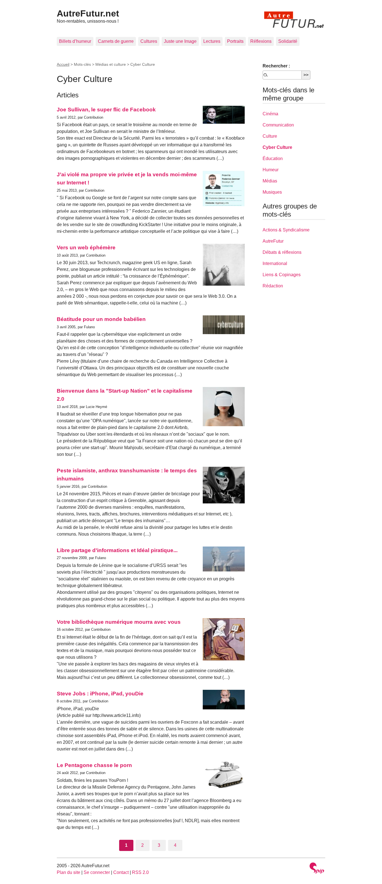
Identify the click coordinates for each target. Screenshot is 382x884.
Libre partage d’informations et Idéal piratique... (117, 550)
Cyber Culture (277, 147)
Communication (278, 125)
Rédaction (273, 285)
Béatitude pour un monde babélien (101, 319)
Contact (121, 872)
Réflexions (261, 41)
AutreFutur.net (88, 13)
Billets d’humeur (75, 41)
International (275, 263)
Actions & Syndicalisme (286, 230)
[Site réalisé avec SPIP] (316, 868)
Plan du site (68, 872)
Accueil (63, 64)
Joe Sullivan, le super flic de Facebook (106, 109)
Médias (270, 181)
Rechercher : (276, 66)
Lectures (211, 41)
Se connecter (97, 872)
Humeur (271, 169)
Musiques (272, 192)
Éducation (273, 158)
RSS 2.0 (140, 872)
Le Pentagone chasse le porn (94, 765)
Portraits (235, 41)
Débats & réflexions (282, 252)
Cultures (148, 41)
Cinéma (270, 113)
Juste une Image (180, 41)
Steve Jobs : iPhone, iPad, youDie (100, 694)
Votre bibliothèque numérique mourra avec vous (119, 622)
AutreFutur (273, 241)
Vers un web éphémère (86, 247)
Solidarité (287, 41)
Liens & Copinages (282, 274)
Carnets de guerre (116, 41)
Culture (270, 136)
